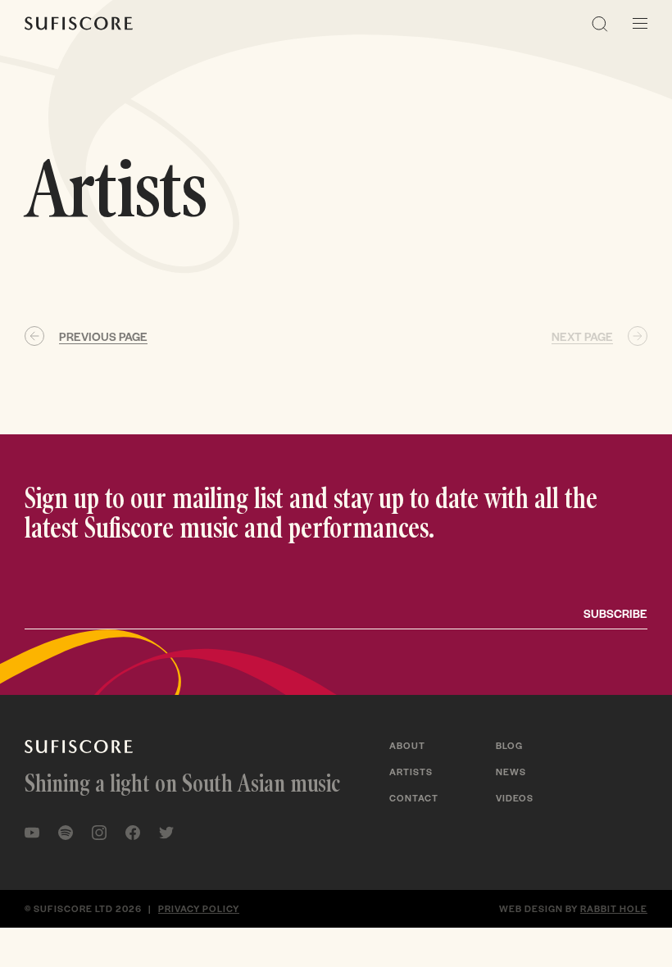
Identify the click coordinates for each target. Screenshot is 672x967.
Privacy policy (198, 908)
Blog (509, 745)
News (511, 771)
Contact (413, 797)
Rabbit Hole (613, 908)
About (407, 745)
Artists (411, 771)
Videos (515, 797)
